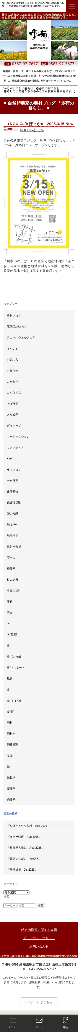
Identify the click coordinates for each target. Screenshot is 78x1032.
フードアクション (18, 436)
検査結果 (12, 579)
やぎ (10, 458)
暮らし (11, 557)
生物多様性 (14, 590)
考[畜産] (12, 634)
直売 (10, 612)
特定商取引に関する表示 (39, 930)
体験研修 (12, 491)
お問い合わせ (39, 946)
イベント (12, 348)
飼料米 (11, 733)
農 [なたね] (14, 656)
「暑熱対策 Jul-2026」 (22, 869)
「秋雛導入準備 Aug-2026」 (25, 847)
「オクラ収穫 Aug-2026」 (24, 836)
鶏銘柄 (11, 777)
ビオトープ (14, 425)
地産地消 (12, 535)
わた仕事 (12, 480)
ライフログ (14, 469)
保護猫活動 (14, 502)
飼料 (10, 722)
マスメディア (15, 447)
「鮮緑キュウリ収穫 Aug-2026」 (28, 825)
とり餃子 (12, 414)
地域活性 (12, 524)
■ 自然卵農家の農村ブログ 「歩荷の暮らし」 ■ (39, 105)
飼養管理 (12, 744)
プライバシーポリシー (39, 938)
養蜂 (10, 755)
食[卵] (10, 711)
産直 (10, 601)
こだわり (12, 381)
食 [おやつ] (14, 700)
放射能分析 (14, 546)
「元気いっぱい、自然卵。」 (25, 858)
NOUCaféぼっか (32, 130)
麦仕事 (11, 788)
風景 (10, 678)
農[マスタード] (16, 667)
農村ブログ (14, 315)
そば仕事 (12, 403)
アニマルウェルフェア (21, 337)
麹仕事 (11, 799)
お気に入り (14, 359)
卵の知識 (12, 513)
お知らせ (12, 370)
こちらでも (14, 392)
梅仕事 (11, 568)
